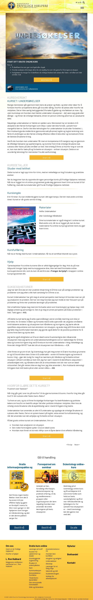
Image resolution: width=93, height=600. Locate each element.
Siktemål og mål (52, 571)
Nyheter (71, 546)
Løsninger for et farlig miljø (52, 567)
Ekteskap (49, 564)
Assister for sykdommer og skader (34, 554)
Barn (31, 568)
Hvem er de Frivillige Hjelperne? (13, 550)
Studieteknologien (52, 574)
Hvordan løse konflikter (51, 555)
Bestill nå (19, 527)
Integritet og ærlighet (53, 559)
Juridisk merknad (83, 599)
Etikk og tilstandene (36, 587)
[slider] (44, 56)
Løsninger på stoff (35, 549)
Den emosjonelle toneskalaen (35, 584)
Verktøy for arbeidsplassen (51, 577)
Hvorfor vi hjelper (12, 554)
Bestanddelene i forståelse (35, 574)
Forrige (70, 445)
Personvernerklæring (40, 599)
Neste (77, 445)
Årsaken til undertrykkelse (34, 564)
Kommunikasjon (35, 571)
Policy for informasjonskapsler (58, 599)
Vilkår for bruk (72, 599)
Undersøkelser (51, 561)
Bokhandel (72, 554)
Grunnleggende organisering (34, 560)
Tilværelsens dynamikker (33, 579)
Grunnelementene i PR (53, 550)
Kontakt (71, 562)
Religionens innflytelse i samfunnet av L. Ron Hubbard (14, 564)
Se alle (73, 527)
